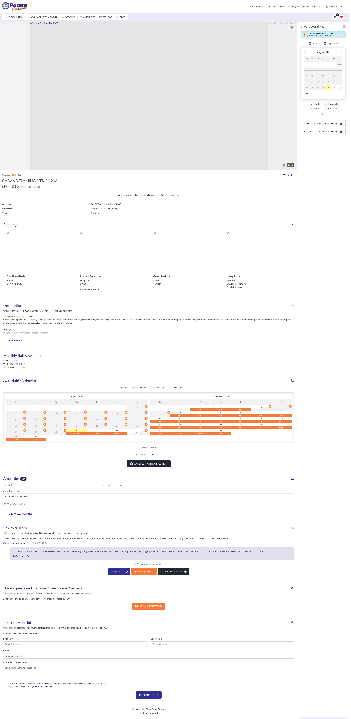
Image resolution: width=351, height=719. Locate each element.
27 (329, 88)
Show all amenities (20, 513)
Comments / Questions (15, 662)
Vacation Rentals (258, 6)
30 (307, 93)
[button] (5, 96)
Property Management (298, 6)
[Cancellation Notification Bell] (146, 406)
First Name (9, 638)
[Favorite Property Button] (292, 27)
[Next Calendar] (341, 52)
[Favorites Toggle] (341, 17)
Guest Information (276, 6)
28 (334, 88)
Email (6, 650)
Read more (15, 340)
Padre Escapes (158, 709)
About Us (315, 6)
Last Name (156, 638)
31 (312, 93)
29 (340, 88)
